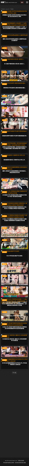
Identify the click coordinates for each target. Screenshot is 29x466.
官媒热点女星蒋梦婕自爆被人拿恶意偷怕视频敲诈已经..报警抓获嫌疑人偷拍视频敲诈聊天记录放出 (14, 147)
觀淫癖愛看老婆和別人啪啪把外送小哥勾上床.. (14, 159)
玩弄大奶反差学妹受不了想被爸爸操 (14, 267)
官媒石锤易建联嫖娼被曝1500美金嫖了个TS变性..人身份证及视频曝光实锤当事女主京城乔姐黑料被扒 (14, 27)
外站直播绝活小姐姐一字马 (14, 279)
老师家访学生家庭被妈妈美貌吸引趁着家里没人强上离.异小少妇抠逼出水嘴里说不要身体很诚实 (14, 207)
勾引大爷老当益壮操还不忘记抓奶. (14, 255)
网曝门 (3, 2)
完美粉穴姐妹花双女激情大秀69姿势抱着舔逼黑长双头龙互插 (14, 231)
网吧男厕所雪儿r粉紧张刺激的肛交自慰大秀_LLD (14, 75)
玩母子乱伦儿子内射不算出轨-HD (14, 315)
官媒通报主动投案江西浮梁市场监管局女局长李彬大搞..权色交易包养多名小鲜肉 (14, 15)
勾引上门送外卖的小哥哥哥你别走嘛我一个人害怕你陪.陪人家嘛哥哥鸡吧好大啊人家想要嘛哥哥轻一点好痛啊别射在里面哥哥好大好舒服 (14, 304)
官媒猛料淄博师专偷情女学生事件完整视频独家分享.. (14, 135)
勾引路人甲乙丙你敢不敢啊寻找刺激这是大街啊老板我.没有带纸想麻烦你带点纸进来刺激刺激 (14, 327)
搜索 (22, 2)
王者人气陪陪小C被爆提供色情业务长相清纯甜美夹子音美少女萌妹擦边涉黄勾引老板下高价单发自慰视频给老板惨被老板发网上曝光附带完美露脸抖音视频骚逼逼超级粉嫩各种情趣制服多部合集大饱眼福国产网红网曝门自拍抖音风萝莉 (14, 183)
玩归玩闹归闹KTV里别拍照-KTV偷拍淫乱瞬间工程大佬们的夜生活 (14, 351)
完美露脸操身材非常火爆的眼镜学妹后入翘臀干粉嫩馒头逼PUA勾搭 (14, 291)
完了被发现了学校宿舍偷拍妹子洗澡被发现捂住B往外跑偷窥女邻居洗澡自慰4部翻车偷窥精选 (14, 243)
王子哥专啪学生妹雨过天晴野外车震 (14, 99)
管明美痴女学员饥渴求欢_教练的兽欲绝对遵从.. (14, 87)
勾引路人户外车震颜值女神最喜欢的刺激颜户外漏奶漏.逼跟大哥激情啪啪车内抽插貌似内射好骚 (14, 219)
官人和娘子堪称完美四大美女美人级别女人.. (14, 63)
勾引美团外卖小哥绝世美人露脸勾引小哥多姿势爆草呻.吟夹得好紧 (14, 339)
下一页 (14, 372)
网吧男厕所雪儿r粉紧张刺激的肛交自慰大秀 (14, 51)
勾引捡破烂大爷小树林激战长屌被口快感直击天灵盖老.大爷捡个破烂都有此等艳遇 (14, 195)
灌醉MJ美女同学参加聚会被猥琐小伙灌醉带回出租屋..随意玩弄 (14, 39)
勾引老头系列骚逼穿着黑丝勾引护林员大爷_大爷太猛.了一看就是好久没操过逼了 (14, 363)
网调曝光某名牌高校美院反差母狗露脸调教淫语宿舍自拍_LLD (14, 123)
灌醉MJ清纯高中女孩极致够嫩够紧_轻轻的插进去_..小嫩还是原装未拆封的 (14, 171)
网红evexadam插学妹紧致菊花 (14, 111)
